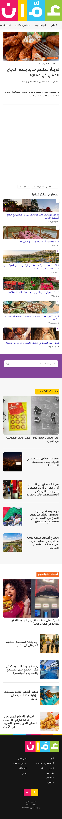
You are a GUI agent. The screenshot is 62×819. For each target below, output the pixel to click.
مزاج (24, 773)
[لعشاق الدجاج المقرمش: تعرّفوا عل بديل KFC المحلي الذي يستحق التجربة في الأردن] (49, 721)
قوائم (54, 25)
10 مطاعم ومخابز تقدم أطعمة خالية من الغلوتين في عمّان (31, 318)
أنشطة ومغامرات (45, 764)
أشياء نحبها (41, 25)
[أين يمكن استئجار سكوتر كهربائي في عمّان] (49, 643)
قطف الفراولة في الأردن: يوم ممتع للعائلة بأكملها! (32, 292)
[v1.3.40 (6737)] (32, 746)
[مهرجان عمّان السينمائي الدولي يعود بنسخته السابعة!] (12, 461)
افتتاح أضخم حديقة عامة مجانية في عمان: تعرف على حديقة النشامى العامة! (31, 267)
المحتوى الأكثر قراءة (45, 195)
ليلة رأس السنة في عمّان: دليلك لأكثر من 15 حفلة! (32, 343)
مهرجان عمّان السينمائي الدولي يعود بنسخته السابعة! (43, 462)
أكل (52, 759)
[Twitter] (34, 792)
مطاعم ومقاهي (23, 25)
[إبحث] (8, 363)
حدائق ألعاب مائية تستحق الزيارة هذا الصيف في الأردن (21, 696)
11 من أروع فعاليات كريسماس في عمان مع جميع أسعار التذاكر (32, 216)
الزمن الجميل (47, 768)
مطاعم (50, 778)
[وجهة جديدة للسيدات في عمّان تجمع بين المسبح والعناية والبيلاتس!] (49, 669)
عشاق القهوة (20, 764)
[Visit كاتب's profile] (57, 64)
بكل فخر (50, 773)
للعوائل (23, 768)
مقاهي (50, 783)
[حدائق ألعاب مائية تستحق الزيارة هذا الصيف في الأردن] (49, 695)
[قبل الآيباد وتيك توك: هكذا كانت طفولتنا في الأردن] (31, 415)
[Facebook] (27, 792)
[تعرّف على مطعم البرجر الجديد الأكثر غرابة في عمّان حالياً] (31, 598)
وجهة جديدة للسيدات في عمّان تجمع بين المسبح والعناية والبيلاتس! (22, 670)
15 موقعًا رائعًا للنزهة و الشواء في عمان (38, 242)
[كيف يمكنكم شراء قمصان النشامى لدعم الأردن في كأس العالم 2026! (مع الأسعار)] (12, 516)
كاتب (53, 64)
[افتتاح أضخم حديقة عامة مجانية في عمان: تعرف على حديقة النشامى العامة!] (12, 542)
